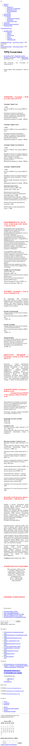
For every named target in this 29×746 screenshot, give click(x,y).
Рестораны (13, 57)
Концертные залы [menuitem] (12, 21)
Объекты (6, 57)
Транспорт (7, 22)
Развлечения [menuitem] (10, 35)
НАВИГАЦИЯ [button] (8, 31)
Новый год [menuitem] (10, 7)
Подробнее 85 (8, 681)
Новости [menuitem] (9, 32)
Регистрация (13, 744)
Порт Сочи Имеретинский (11, 612)
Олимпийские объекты (21, 665)
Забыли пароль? (5, 744)
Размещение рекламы (10, 711)
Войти (20, 743)
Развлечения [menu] (7, 15)
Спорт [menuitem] (9, 12)
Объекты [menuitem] (9, 38)
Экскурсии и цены (20, 56)
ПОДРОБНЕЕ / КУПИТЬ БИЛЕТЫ (14, 597)
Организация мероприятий (11, 708)
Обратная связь (8, 25)
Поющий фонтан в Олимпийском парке (15, 617)
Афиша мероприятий (10, 667)
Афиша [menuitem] (9, 34)
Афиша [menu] (6, 5)
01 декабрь (7, 56)
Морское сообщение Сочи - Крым (13, 615)
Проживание (7, 14)
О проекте (7, 703)
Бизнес (6, 707)
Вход (2, 45)
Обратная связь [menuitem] (11, 39)
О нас (5, 701)
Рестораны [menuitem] (10, 20)
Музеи (18, 57)
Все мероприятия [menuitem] (12, 11)
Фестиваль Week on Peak (10, 611)
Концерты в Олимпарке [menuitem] (13, 8)
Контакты (6, 704)
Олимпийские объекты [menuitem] (13, 18)
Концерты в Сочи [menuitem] (12, 10)
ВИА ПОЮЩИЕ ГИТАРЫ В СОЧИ (14, 614)
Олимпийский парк (6, 28)
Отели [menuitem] (9, 36)
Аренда (6, 710)
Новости (6, 4)
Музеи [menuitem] (9, 17)
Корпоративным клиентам (11, 24)
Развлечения (24, 57)
